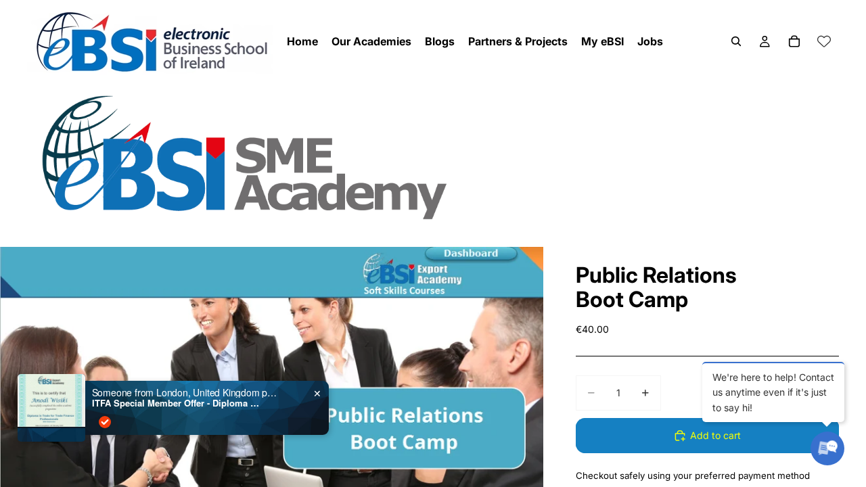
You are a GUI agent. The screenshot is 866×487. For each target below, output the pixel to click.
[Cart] (794, 41)
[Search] (736, 41)
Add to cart (715, 435)
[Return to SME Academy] (433, 157)
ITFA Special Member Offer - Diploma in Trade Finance (176, 403)
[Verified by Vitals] (105, 422)
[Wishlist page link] (824, 41)
